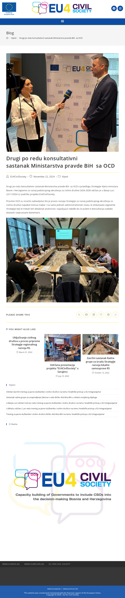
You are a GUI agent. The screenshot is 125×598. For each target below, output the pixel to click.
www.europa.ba (11, 564)
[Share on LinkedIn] (94, 315)
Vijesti (65, 176)
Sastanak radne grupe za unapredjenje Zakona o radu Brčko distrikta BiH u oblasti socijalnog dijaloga (51, 397)
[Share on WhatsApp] (116, 315)
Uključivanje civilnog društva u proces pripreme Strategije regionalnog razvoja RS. (24, 343)
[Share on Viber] (101, 315)
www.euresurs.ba (34, 564)
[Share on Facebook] (86, 315)
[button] (62, 20)
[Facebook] (114, 8)
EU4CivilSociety (18, 176)
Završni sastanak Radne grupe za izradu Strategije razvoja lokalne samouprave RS (100, 363)
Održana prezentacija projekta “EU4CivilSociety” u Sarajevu (62, 368)
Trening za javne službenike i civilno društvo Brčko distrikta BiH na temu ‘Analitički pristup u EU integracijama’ (55, 414)
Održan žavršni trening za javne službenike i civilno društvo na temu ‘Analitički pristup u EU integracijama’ (53, 391)
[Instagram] (120, 8)
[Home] (7, 38)
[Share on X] (79, 315)
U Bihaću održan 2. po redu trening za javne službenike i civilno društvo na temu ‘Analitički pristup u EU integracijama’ (59, 408)
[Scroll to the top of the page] (121, 564)
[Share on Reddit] (108, 315)
